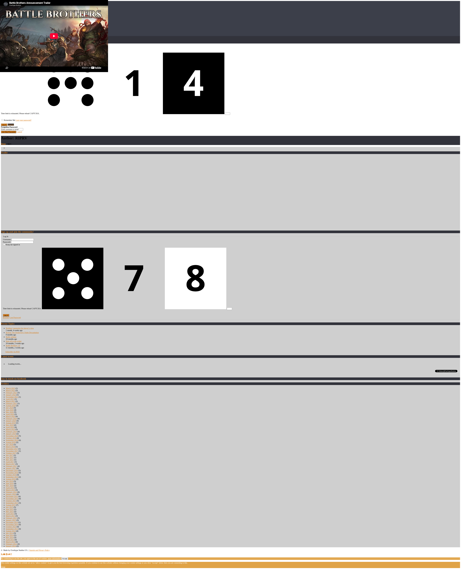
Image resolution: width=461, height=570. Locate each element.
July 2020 (9, 408)
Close (3, 567)
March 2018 (10, 447)
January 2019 (11, 434)
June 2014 (10, 535)
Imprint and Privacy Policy (39, 550)
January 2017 (11, 468)
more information (54, 559)
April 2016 (10, 488)
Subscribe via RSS (12, 352)
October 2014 (11, 527)
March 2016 (10, 490)
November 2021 (12, 397)
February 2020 (11, 419)
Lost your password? (23, 120)
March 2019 (10, 429)
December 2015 (12, 496)
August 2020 (11, 406)
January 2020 (11, 421)
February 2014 (11, 544)
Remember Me (9, 120)
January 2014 (11, 546)
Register (11, 125)
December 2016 (12, 470)
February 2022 (11, 393)
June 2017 (10, 457)
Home (3, 144)
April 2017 (10, 462)
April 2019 (10, 427)
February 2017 (11, 466)
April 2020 (10, 414)
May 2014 (10, 537)
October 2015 (11, 501)
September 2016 (12, 477)
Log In (6, 315)
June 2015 (10, 509)
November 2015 (12, 499)
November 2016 (12, 473)
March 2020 (10, 416)
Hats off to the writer (13, 341)
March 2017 (10, 464)
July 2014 (9, 533)
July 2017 (9, 455)
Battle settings (11, 337)
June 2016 (10, 483)
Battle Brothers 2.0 (13, 346)
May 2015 (10, 512)
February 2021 (11, 403)
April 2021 (10, 399)
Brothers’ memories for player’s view (20, 328)
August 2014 (11, 531)
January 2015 (11, 520)
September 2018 (12, 440)
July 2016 (9, 481)
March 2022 (10, 390)
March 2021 (10, 401)
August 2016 (11, 479)
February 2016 (11, 492)
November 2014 (12, 525)
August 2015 (11, 505)
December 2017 (12, 449)
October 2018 (11, 438)
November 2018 (12, 436)
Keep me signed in (13, 245)
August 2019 (11, 423)
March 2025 (10, 388)
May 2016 (10, 486)
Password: (7, 242)
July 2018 (9, 445)
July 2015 (9, 507)
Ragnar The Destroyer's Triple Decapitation (22, 333)
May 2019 (10, 425)
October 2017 (11, 453)
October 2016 (11, 475)
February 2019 (11, 432)
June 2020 (10, 410)
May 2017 (10, 460)
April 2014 (10, 540)
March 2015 (10, 516)
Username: (7, 239)
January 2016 (11, 494)
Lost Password (15, 318)
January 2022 (11, 395)
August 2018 (11, 442)
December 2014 (12, 522)
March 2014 (10, 542)
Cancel (19, 132)
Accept (64, 559)
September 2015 (12, 503)
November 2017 (12, 451)
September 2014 (12, 529)
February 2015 (11, 518)
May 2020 (10, 412)
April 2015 (10, 514)
